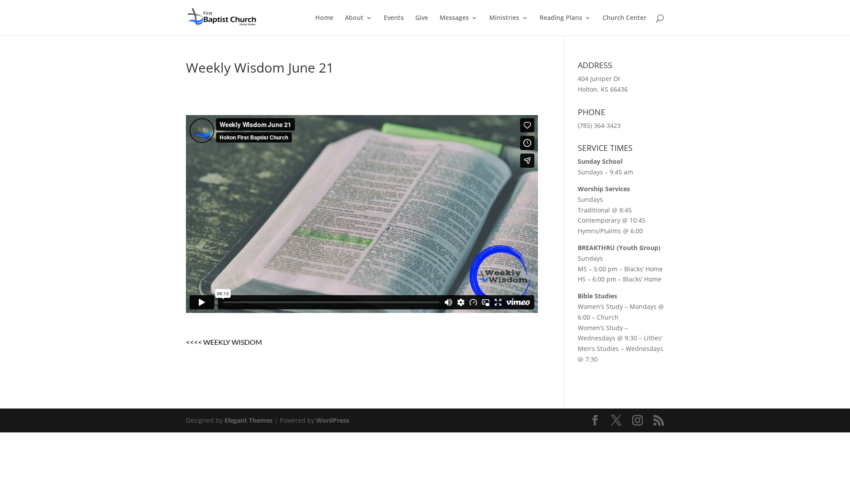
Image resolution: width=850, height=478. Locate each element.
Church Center (624, 18)
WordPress (332, 420)
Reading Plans (561, 18)
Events (394, 18)
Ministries (504, 18)
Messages (454, 18)
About (354, 18)
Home (324, 18)
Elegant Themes (248, 420)
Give (421, 18)
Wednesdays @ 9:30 (607, 338)
